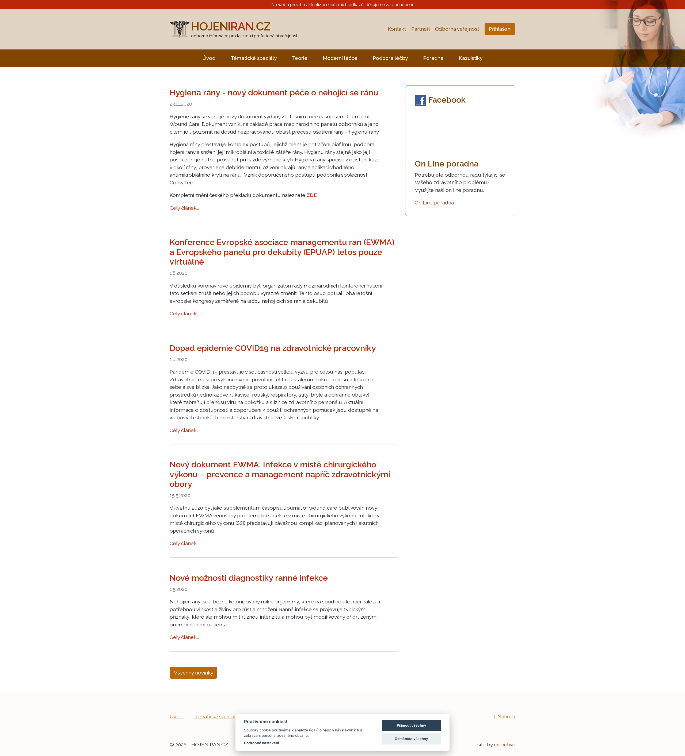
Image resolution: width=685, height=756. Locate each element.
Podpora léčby (390, 58)
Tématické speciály (254, 58)
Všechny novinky (193, 673)
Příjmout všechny (411, 725)
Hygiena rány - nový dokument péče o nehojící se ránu (274, 92)
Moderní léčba (340, 58)
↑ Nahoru (504, 716)
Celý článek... (184, 208)
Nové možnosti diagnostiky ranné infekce (249, 578)
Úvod (209, 58)
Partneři (420, 29)
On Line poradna (434, 203)
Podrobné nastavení (261, 743)
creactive (504, 744)
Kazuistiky (470, 58)
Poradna (433, 58)
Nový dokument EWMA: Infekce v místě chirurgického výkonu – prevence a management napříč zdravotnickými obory (280, 474)
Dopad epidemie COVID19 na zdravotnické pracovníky (273, 348)
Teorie (299, 58)
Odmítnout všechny (411, 738)
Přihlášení (500, 29)
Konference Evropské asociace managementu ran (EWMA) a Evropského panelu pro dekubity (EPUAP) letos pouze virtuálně (282, 251)
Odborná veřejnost (457, 29)
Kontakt (397, 29)
